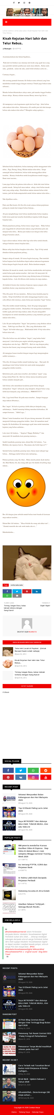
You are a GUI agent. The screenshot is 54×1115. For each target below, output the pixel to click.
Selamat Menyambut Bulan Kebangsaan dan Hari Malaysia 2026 (33, 797)
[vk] (20, 777)
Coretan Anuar (34, 1108)
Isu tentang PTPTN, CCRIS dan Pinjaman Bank (32, 866)
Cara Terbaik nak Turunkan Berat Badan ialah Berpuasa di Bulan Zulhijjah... (34, 1068)
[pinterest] (29, 3)
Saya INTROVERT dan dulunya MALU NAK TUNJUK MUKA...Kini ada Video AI (33, 824)
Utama (14, 1112)
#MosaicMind (38, 949)
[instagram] (24, 3)
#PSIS (32, 946)
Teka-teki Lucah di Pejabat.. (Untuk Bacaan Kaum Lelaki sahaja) (30, 649)
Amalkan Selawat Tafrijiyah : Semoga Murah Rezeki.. (31, 905)
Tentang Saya (24, 1112)
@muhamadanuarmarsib (15, 931)
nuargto (7, 49)
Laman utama (8, 31)
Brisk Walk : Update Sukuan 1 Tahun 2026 (32, 1080)
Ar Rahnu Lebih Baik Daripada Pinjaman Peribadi (32, 879)
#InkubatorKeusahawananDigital (18, 949)
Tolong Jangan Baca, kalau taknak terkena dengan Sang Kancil (30, 673)
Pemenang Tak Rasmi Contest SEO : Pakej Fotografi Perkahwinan (34, 1034)
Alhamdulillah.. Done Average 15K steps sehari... (34, 1093)
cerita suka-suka (20, 31)
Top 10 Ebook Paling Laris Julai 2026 (33, 809)
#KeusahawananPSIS (13, 951)
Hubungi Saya (37, 1112)
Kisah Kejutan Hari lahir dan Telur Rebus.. (30, 661)
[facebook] (13, 3)
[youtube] (46, 777)
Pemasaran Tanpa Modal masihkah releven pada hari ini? (34, 1047)
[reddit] (46, 770)
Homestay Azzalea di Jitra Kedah (34, 891)
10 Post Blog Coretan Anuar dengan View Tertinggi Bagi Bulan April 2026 (34, 1022)
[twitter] (19, 3)
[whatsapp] (33, 770)
